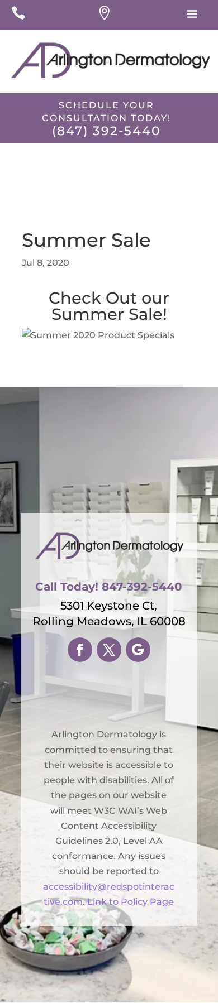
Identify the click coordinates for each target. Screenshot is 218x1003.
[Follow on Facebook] (80, 649)
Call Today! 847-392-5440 (108, 586)
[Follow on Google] (138, 649)
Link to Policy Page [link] (130, 901)
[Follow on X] (109, 649)
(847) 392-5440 (106, 130)
